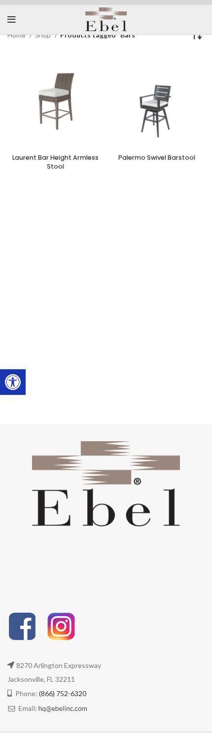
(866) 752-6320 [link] (62, 693)
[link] (13, 382)
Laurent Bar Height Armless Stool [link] (55, 162)
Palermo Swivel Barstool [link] (156, 157)
